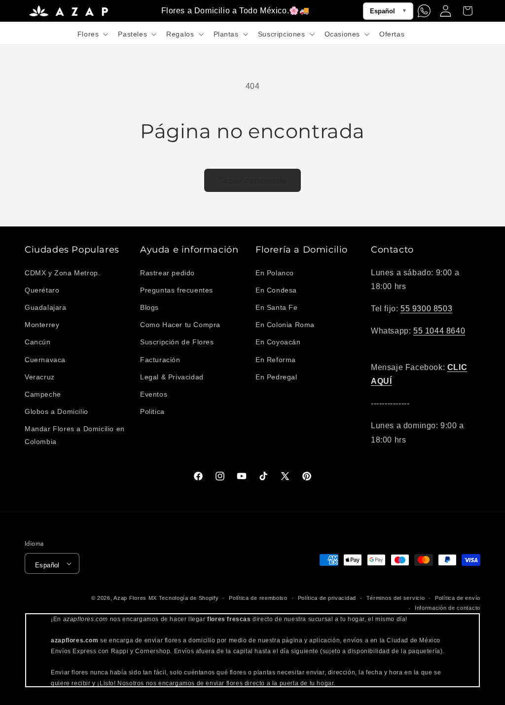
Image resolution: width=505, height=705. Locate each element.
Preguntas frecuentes (176, 290)
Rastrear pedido (167, 273)
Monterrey (42, 325)
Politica (152, 411)
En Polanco (274, 273)
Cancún (38, 342)
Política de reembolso (258, 598)
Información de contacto (447, 608)
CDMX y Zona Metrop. (62, 273)
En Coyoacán (278, 342)
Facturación (160, 360)
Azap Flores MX (135, 598)
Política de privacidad (327, 598)
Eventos (153, 394)
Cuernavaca (45, 360)
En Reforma (275, 360)
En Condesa (276, 290)
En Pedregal (276, 377)
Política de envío (457, 598)
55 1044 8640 (439, 331)
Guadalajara (46, 307)
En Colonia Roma (285, 325)
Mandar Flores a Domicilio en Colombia (75, 435)
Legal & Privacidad (172, 377)
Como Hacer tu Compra (180, 325)
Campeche (43, 394)
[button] (92, 34)
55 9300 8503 (426, 308)
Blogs (149, 307)
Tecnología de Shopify (189, 598)
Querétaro (42, 290)
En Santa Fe (276, 307)
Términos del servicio (395, 598)
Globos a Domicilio (56, 411)
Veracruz (40, 377)
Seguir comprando (252, 180)
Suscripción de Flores (177, 342)
